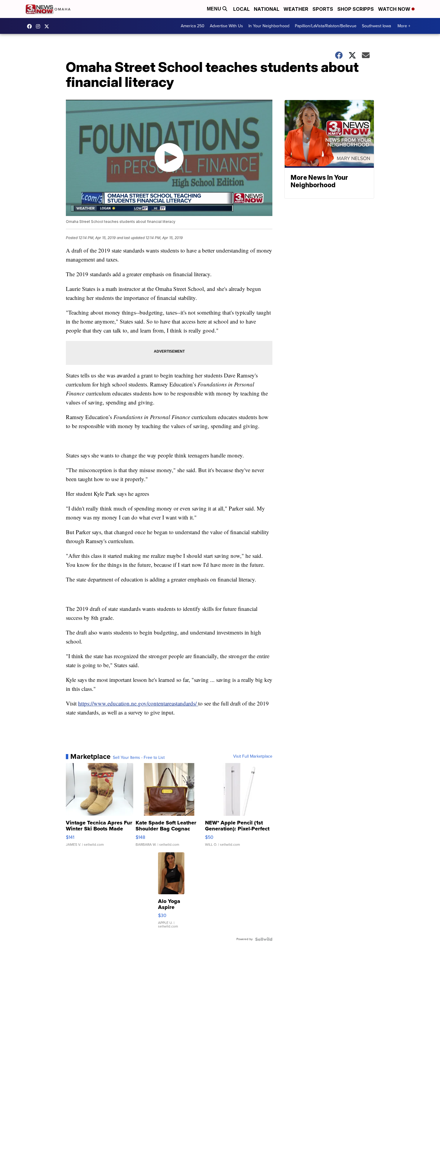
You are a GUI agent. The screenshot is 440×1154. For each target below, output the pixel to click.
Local (241, 9)
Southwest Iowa (376, 26)
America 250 (192, 26)
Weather (295, 9)
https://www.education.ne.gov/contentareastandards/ (138, 703)
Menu (214, 8)
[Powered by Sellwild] (263, 939)
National (266, 9)
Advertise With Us (226, 26)
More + (403, 26)
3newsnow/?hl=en (39, 26)
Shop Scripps (355, 9)
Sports (322, 9)
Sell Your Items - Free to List (139, 758)
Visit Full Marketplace (252, 756)
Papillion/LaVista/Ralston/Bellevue (325, 26)
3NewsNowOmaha (48, 26)
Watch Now (395, 9)
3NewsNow (31, 26)
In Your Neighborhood (268, 26)
